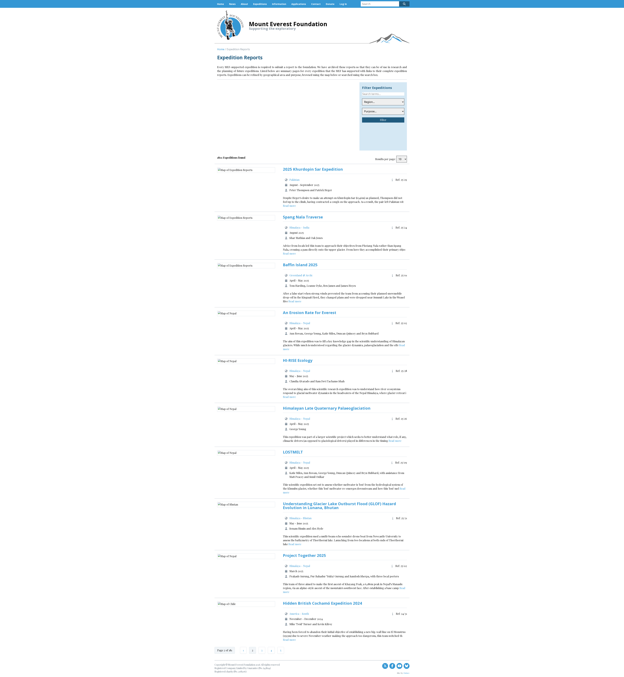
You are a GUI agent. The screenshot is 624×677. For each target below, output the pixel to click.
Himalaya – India (299, 227)
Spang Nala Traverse (303, 217)
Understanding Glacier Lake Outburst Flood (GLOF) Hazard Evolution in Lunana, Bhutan (339, 505)
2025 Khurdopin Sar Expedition (313, 169)
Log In (343, 4)
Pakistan (294, 179)
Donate (330, 4)
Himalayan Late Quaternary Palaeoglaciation (326, 408)
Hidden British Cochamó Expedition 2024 (322, 603)
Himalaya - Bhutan (300, 518)
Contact (316, 4)
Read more (289, 205)
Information (279, 4)
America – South (299, 613)
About (244, 4)
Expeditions (260, 4)
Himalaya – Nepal (299, 323)
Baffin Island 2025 (300, 264)
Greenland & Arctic (301, 275)
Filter (383, 120)
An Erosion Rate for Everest (309, 312)
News (232, 4)
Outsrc (406, 673)
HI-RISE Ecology (297, 360)
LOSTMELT (293, 452)
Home (220, 4)
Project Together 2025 (304, 555)
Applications (298, 4)
